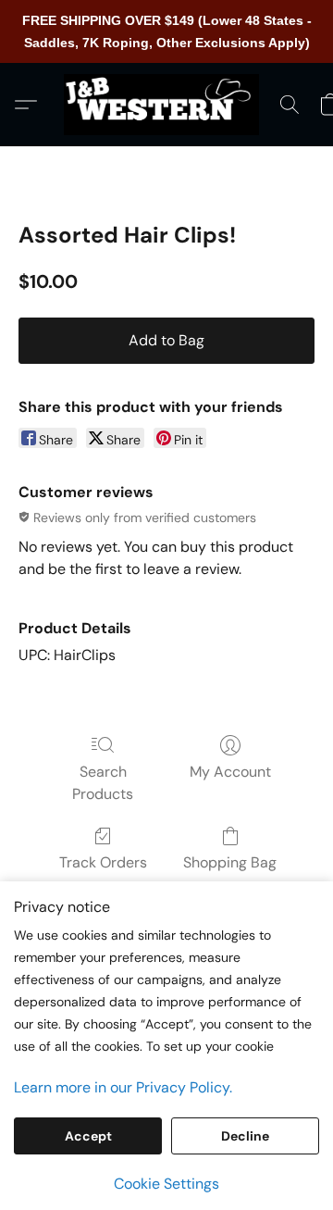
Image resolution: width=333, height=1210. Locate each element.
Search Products (102, 783)
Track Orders (103, 862)
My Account (230, 771)
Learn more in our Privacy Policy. (123, 1087)
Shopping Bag (230, 862)
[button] (166, 104)
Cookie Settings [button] (166, 1183)
